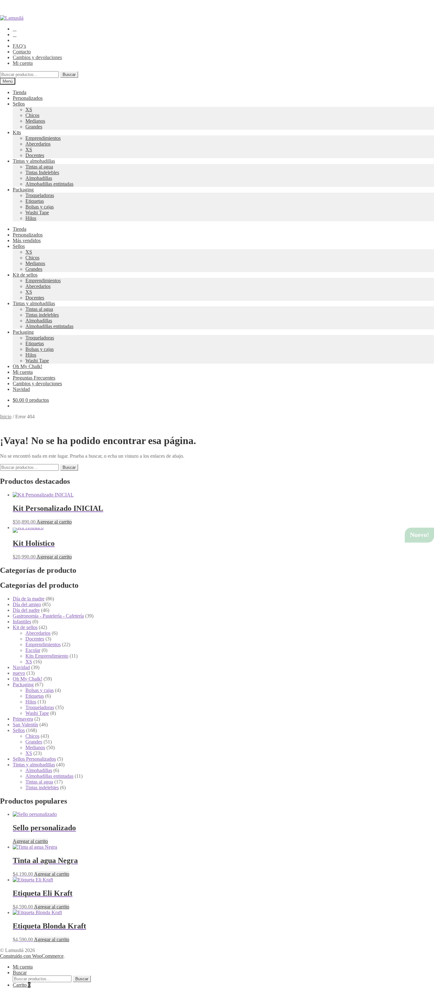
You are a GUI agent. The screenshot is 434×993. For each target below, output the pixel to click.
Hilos (30, 218)
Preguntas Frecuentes (34, 377)
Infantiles (22, 621)
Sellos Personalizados (34, 759)
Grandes (33, 126)
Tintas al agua (39, 166)
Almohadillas (38, 178)
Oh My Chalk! (27, 366)
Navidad (21, 389)
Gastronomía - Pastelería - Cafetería (48, 616)
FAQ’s (19, 46)
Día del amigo (27, 604)
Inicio (5, 416)
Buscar (69, 74)
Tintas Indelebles (42, 172)
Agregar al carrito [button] (54, 521)
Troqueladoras (39, 195)
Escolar (32, 650)
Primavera (23, 719)
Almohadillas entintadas (49, 184)
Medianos (35, 121)
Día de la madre (28, 598)
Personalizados (28, 98)
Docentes (34, 155)
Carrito (22, 985)
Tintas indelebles (42, 315)
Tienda (19, 92)
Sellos (19, 103)
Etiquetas (34, 201)
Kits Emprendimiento (46, 656)
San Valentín (25, 724)
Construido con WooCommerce (32, 956)
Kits (17, 132)
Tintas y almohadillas (34, 161)
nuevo (19, 673)
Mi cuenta (23, 63)
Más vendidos (27, 240)
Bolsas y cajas (39, 206)
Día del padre (26, 610)
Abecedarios (38, 144)
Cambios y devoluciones (37, 57)
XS (28, 109)
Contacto (22, 51)
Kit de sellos (25, 274)
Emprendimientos (43, 138)
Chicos (32, 115)
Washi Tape (37, 212)
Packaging (23, 189)
